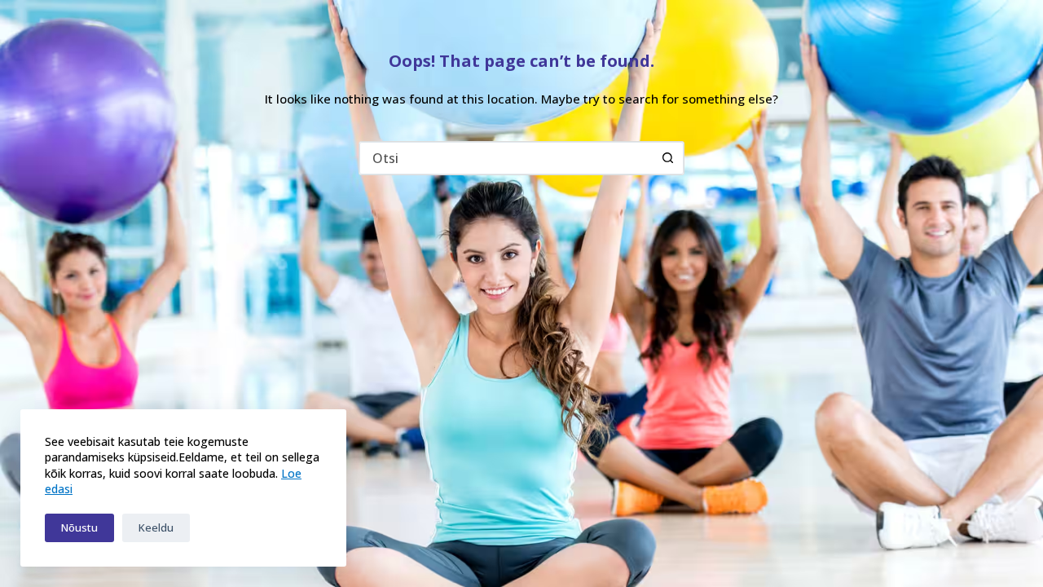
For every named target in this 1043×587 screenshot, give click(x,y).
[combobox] (506, 158)
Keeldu (156, 527)
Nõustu (79, 527)
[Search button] (667, 158)
